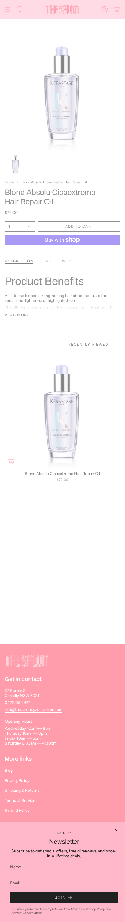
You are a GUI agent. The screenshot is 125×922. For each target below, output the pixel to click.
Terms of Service (21, 913)
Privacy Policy (95, 909)
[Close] (116, 830)
